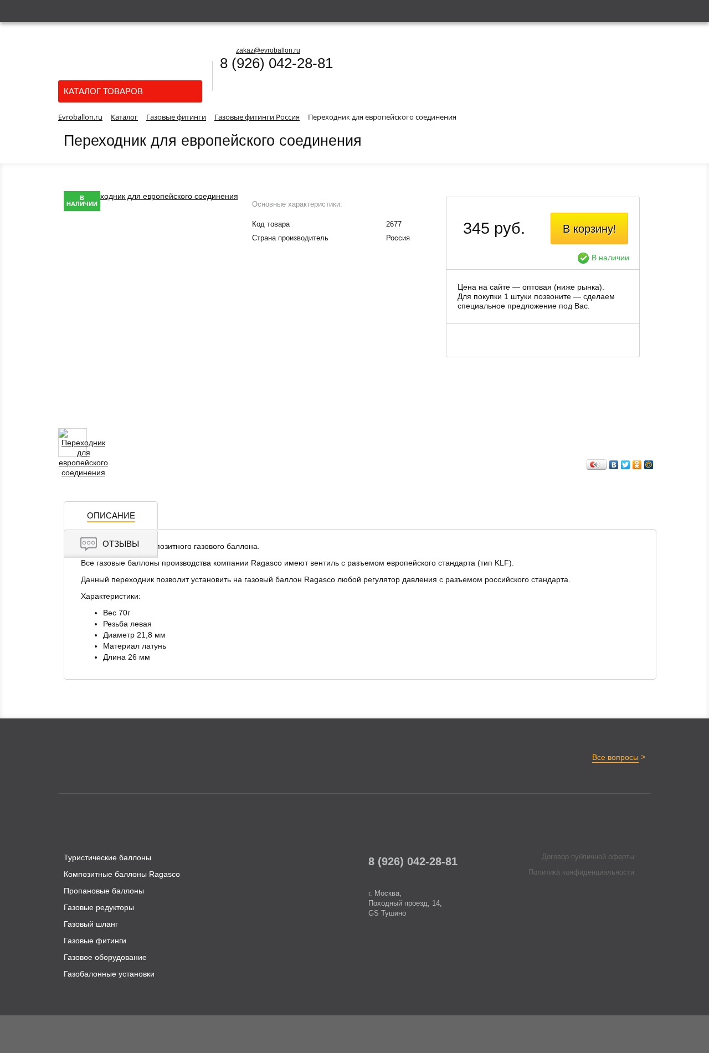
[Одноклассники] (637, 465)
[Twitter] (625, 465)
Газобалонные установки (109, 973)
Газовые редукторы (99, 907)
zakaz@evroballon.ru (268, 50)
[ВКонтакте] (614, 465)
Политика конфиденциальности (581, 872)
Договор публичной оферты (588, 856)
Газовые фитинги (95, 940)
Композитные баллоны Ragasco (122, 874)
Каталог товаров (103, 91)
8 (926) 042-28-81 (276, 63)
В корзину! (589, 229)
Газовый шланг (91, 924)
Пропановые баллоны (104, 890)
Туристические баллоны (107, 857)
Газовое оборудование (105, 957)
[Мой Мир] (649, 465)
